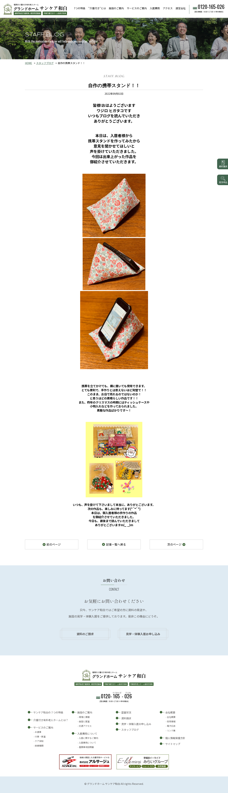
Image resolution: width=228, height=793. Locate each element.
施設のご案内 (116, 8)
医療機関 (39, 745)
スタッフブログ (45, 63)
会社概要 (170, 712)
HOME (28, 63)
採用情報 (171, 721)
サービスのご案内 (137, 8)
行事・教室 (40, 736)
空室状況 (126, 712)
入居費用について (87, 733)
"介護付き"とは (97, 8)
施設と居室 (84, 721)
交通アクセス (85, 725)
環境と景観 (84, 716)
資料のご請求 (85, 634)
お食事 (38, 731)
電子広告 (171, 725)
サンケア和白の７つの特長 (48, 712)
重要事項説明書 (86, 746)
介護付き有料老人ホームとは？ (50, 720)
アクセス (168, 8)
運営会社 (181, 8)
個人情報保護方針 (175, 738)
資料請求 (126, 718)
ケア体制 (39, 740)
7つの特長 (79, 8)
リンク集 (171, 730)
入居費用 (155, 8)
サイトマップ (172, 744)
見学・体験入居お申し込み (143, 634)
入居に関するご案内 (88, 737)
